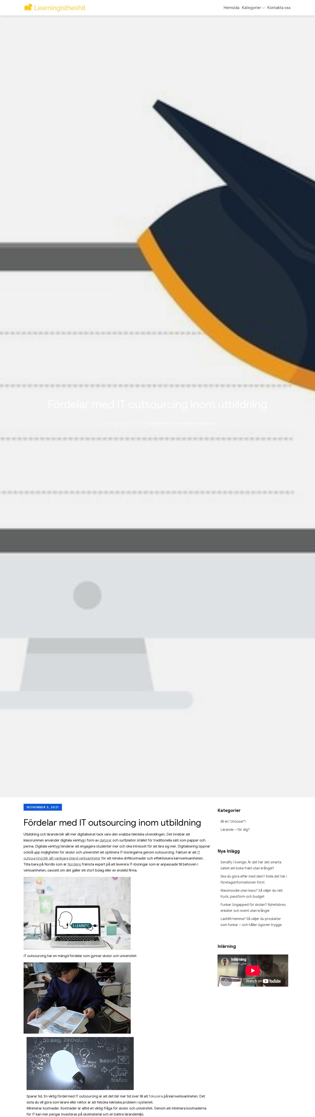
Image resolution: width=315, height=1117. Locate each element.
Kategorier (251, 7)
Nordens (74, 864)
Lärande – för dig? (235, 830)
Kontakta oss (279, 7)
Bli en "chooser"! (233, 821)
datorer (106, 840)
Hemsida (231, 7)
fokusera (156, 1096)
